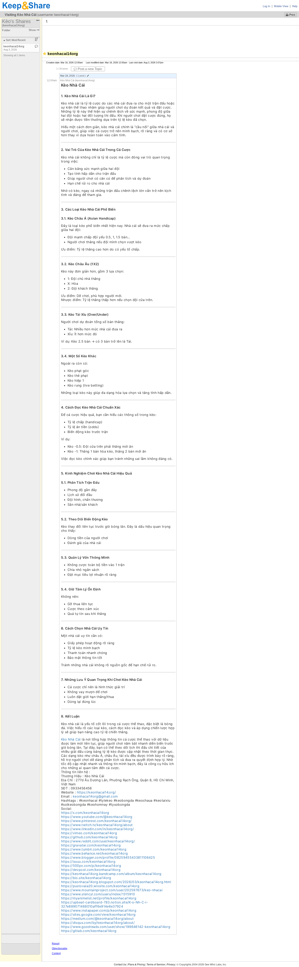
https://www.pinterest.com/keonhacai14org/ (96, 821)
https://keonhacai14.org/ (96, 792)
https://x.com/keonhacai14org (85, 813)
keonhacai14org (13, 48)
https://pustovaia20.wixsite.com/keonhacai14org (100, 886)
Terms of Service (156, 964)
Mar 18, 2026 (73, 75)
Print (291, 15)
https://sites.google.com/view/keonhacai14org (98, 914)
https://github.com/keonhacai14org (89, 837)
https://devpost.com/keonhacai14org (90, 870)
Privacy (171, 964)
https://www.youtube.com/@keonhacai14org (96, 817)
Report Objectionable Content (59, 948)
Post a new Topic (89, 69)
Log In (266, 6)
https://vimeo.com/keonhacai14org (89, 833)
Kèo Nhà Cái (71, 739)
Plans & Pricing (136, 964)
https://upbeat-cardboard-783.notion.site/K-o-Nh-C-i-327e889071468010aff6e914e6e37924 (104, 904)
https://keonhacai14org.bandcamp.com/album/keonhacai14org (111, 874)
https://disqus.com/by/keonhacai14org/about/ (98, 923)
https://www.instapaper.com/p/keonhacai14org (98, 910)
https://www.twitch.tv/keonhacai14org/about (97, 825)
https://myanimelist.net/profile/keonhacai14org (98, 898)
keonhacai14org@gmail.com (95, 796)
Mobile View (281, 6)
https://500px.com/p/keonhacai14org (91, 866)
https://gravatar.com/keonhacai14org (91, 845)
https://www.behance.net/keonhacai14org (94, 853)
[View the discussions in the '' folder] (47, 21)
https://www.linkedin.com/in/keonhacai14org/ (97, 829)
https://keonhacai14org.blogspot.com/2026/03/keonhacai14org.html (116, 882)
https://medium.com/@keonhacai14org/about (97, 918)
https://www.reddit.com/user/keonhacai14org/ (98, 841)
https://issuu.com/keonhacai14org (88, 861)
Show (33, 30)
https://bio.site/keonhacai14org (86, 878)
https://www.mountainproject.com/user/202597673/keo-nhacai (112, 890)
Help (294, 6)
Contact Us (120, 964)
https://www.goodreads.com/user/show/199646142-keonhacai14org (115, 927)
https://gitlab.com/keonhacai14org (89, 931)
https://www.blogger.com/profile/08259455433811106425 (108, 857)
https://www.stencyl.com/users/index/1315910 (98, 894)
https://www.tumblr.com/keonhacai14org (93, 849)
